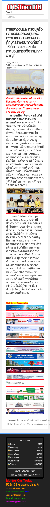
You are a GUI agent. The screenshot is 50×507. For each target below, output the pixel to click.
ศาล (16, 62)
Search (9, 12)
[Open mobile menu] (5, 21)
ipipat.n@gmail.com (16, 494)
